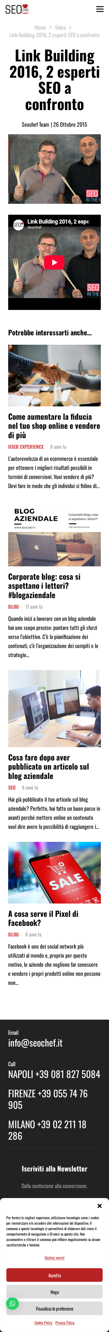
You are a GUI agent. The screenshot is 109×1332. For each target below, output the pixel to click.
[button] (100, 1206)
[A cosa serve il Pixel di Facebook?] (54, 846)
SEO (11, 787)
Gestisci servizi (54, 1257)
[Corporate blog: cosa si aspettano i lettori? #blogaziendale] (54, 506)
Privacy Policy (64, 1322)
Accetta (54, 1275)
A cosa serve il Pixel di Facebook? (43, 918)
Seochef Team (35, 124)
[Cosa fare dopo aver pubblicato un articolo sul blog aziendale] (54, 675)
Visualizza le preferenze (54, 1308)
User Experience (26, 446)
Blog (13, 606)
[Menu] (100, 9)
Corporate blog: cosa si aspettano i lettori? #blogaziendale (44, 585)
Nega (55, 1291)
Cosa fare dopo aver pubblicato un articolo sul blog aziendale (48, 766)
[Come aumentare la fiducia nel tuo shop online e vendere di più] (54, 349)
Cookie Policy (43, 1322)
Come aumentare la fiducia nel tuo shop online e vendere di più (54, 425)
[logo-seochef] (17, 9)
